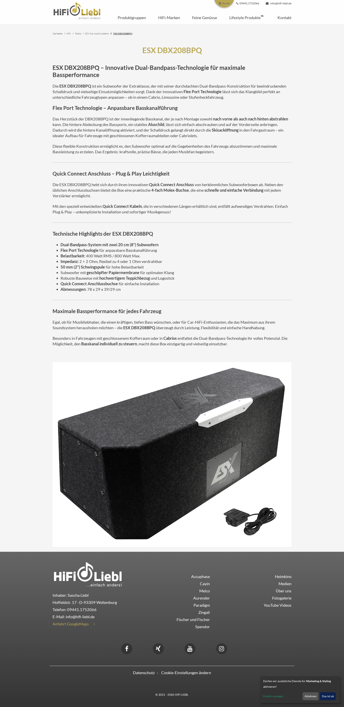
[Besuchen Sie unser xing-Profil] (158, 648)
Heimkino (283, 576)
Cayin (205, 583)
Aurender (201, 598)
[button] (132, 17)
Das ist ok (328, 696)
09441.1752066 (82, 609)
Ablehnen (311, 696)
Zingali (204, 612)
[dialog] (300, 689)
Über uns (283, 590)
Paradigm (202, 605)
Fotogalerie (281, 598)
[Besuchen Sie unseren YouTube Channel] (190, 648)
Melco (204, 590)
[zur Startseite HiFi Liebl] (88, 574)
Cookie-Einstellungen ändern (186, 672)
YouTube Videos (277, 605)
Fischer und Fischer (193, 619)
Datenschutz (144, 672)
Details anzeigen (273, 696)
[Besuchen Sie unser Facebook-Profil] (127, 648)
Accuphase (200, 576)
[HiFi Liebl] (77, 10)
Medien (285, 583)
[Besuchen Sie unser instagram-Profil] (222, 648)
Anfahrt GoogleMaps (71, 623)
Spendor (202, 626)
